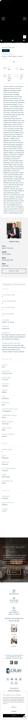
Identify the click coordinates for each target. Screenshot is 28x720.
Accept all (14, 715)
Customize (14, 711)
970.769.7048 (6, 254)
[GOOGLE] (16, 679)
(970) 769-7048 (14, 602)
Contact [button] (14, 572)
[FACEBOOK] (11, 683)
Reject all (14, 707)
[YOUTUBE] (11, 679)
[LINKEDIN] (16, 683)
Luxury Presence (14, 690)
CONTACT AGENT (14, 271)
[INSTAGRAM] (7, 679)
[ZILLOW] (20, 679)
